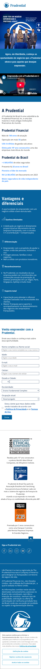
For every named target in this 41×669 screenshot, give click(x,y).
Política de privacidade (27, 646)
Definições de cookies (20, 651)
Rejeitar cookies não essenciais (20, 657)
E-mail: (5, 362)
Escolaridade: (7, 387)
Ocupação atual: (9, 395)
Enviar (6, 417)
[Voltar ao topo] (30, 539)
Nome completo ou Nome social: (16, 347)
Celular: (5, 370)
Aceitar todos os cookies (20, 662)
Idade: (4, 354)
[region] (20, 650)
